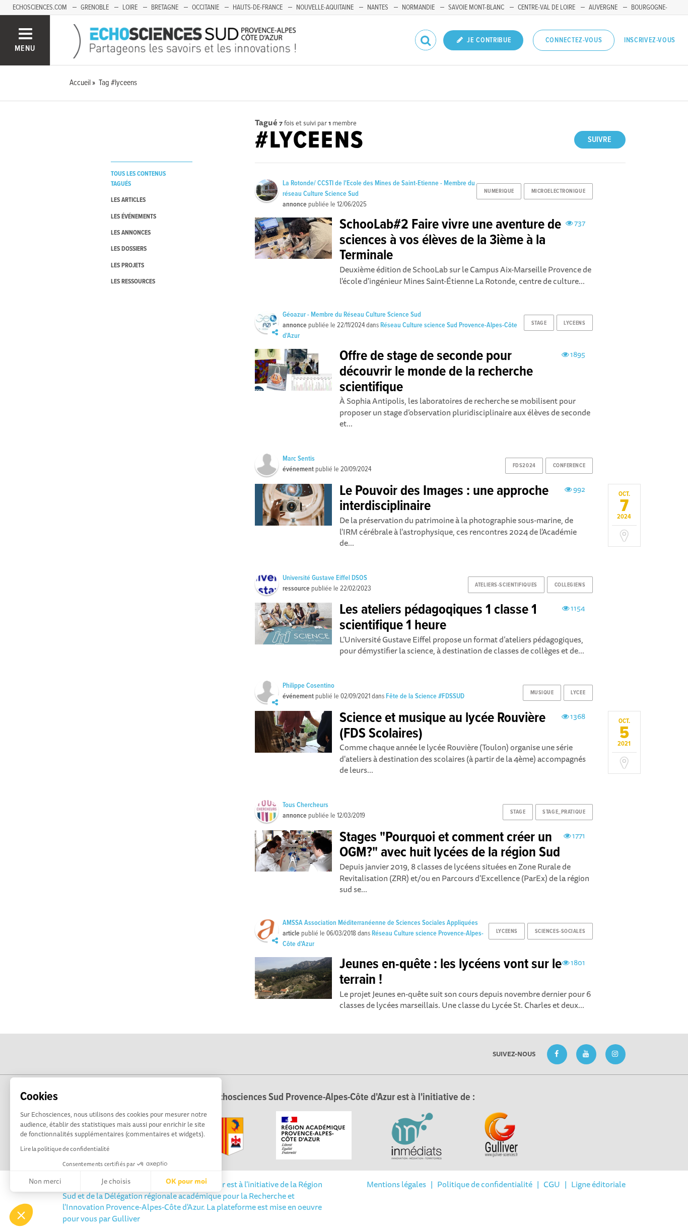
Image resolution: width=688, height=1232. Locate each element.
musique (542, 692)
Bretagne (164, 7)
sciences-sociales (560, 931)
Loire (129, 7)
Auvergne (603, 7)
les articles (128, 200)
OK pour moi (186, 1181)
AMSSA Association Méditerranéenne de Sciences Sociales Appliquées (380, 922)
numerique (499, 191)
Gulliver (126, 1218)
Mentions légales (396, 1184)
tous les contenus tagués (138, 179)
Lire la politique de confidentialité (64, 1148)
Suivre (599, 139)
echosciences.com (40, 7)
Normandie (418, 7)
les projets (127, 265)
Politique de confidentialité (484, 1184)
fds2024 (524, 465)
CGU (551, 1184)
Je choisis (115, 1181)
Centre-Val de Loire (546, 7)
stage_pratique (563, 812)
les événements (133, 216)
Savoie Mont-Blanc (476, 7)
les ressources (133, 281)
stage (539, 323)
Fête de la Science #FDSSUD (425, 696)
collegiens (570, 585)
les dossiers (129, 249)
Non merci (45, 1181)
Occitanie (205, 7)
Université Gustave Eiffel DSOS (325, 578)
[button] (21, 1215)
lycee (578, 692)
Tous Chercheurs (305, 805)
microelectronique (558, 191)
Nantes (377, 7)
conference (569, 465)
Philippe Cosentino (308, 685)
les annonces (131, 233)
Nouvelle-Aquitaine (325, 7)
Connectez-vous (573, 40)
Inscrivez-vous (649, 40)
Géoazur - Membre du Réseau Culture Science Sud (352, 314)
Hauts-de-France (258, 7)
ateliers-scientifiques (506, 585)
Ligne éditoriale (598, 1184)
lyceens (574, 323)
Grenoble (95, 7)
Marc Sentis (299, 458)
